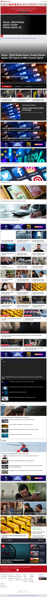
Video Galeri (31, 576)
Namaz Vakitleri (19, 576)
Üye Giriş (2, 583)
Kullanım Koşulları (31, 595)
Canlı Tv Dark (10, 574)
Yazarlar (31, 578)
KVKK (27, 595)
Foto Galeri (31, 574)
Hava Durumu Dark (4, 574)
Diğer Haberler (18, 86)
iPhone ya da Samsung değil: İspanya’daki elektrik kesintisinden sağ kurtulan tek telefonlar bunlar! (38, 532)
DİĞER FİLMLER (40, 540)
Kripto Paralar (26, 579)
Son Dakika (10, 579)
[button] (2, 36)
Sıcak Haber (31, 581)
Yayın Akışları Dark (11, 576)
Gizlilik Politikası (19, 595)
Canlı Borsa (18, 574)
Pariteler (25, 581)
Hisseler (25, 578)
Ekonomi (6, 86)
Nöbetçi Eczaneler (12, 578)
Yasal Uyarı (36, 595)
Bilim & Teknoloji (29, 86)
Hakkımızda (11, 595)
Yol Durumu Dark (4, 576)
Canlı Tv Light (3, 578)
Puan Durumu (18, 578)
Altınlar (25, 574)
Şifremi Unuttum (4, 586)
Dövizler (25, 576)
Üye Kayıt (2, 585)
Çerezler (23, 595)
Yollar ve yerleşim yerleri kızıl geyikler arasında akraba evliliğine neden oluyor (38, 536)
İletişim (14, 595)
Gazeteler (31, 579)
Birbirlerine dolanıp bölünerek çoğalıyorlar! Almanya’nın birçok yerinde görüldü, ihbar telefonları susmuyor (38, 528)
